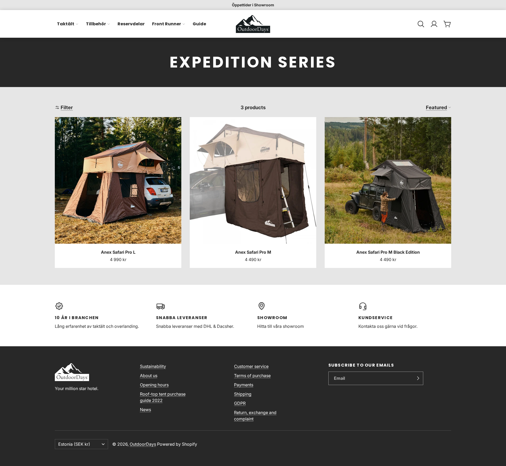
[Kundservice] (404, 315)
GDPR (240, 403)
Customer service (251, 366)
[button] (421, 24)
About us (148, 375)
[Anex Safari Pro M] (253, 192)
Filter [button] (67, 107)
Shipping (242, 394)
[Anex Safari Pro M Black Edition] (388, 192)
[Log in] (434, 24)
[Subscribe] (418, 378)
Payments (243, 384)
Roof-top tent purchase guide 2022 (163, 397)
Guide (199, 24)
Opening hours (154, 384)
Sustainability (153, 366)
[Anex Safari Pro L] (118, 192)
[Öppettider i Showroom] (253, 5)
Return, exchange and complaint (255, 415)
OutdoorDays (143, 444)
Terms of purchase (252, 375)
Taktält (65, 24)
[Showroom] (303, 315)
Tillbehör (96, 24)
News (145, 409)
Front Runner (166, 24)
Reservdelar (131, 24)
